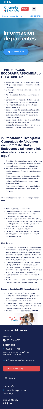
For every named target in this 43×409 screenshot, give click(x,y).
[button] (34, 9)
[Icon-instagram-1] (4, 403)
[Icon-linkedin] (10, 403)
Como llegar (8, 393)
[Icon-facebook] (7, 403)
